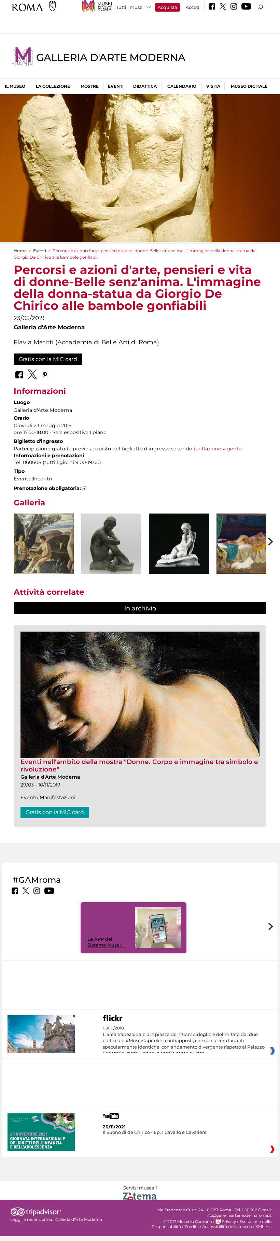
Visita (213, 86)
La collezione (53, 86)
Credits (191, 1226)
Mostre (90, 86)
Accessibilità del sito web (227, 1226)
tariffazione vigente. (218, 449)
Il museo (15, 86)
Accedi (193, 7)
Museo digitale (249, 86)
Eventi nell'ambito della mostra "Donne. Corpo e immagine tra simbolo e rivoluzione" (139, 765)
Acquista (167, 7)
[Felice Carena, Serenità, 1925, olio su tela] (44, 544)
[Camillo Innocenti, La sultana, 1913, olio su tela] (246, 544)
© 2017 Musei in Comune (187, 1221)
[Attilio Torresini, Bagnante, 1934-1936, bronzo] (111, 550)
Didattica (145, 86)
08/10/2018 (184, 1041)
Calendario (181, 86)
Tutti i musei (130, 7)
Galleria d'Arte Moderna (110, 57)
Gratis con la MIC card (48, 359)
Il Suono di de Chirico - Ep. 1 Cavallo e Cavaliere (155, 1132)
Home (20, 250)
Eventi (116, 86)
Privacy (229, 1221)
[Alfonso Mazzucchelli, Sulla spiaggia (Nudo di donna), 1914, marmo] (179, 544)
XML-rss (263, 1226)
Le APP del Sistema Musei (104, 942)
